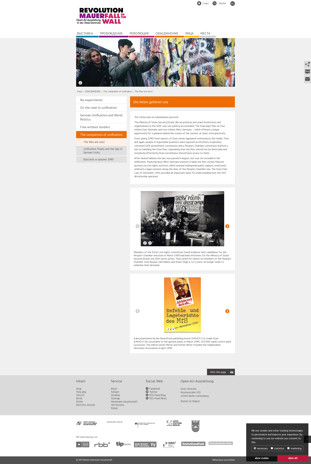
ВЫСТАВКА (85, 33)
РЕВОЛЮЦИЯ (139, 33)
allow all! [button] (293, 458)
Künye (114, 408)
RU (232, 3)
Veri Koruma (117, 404)
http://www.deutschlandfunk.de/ (193, 443)
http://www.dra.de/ (170, 443)
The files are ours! (94, 142)
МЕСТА (205, 33)
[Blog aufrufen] (307, 72)
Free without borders (95, 127)
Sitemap (115, 398)
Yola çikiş (81, 391)
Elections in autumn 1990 (98, 159)
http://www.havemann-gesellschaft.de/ (86, 423)
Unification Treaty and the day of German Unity (102, 150)
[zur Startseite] (101, 23)
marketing (295, 448)
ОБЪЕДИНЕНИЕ (167, 33)
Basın (114, 388)
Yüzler (79, 401)
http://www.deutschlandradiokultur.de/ (221, 443)
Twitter (153, 391)
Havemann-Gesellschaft (124, 401)
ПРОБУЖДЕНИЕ (111, 33)
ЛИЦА (189, 33)
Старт (205, 3)
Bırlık (79, 398)
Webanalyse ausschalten (223, 459)
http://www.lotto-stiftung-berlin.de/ (174, 423)
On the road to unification (98, 107)
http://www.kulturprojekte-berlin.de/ (83, 444)
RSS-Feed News (158, 398)
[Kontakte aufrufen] (307, 79)
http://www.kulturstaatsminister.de (144, 422)
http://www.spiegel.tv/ (146, 443)
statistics (278, 448)
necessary (262, 448)
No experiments (91, 100)
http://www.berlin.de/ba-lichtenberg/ (195, 423)
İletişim (115, 391)
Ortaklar (115, 395)
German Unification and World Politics (101, 117)
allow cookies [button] (262, 458)
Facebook (154, 388)
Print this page (218, 372)
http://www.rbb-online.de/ (103, 444)
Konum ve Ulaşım (190, 401)
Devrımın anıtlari (85, 404)
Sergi (78, 388)
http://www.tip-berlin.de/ (123, 444)
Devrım (80, 395)
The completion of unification (117, 91)
